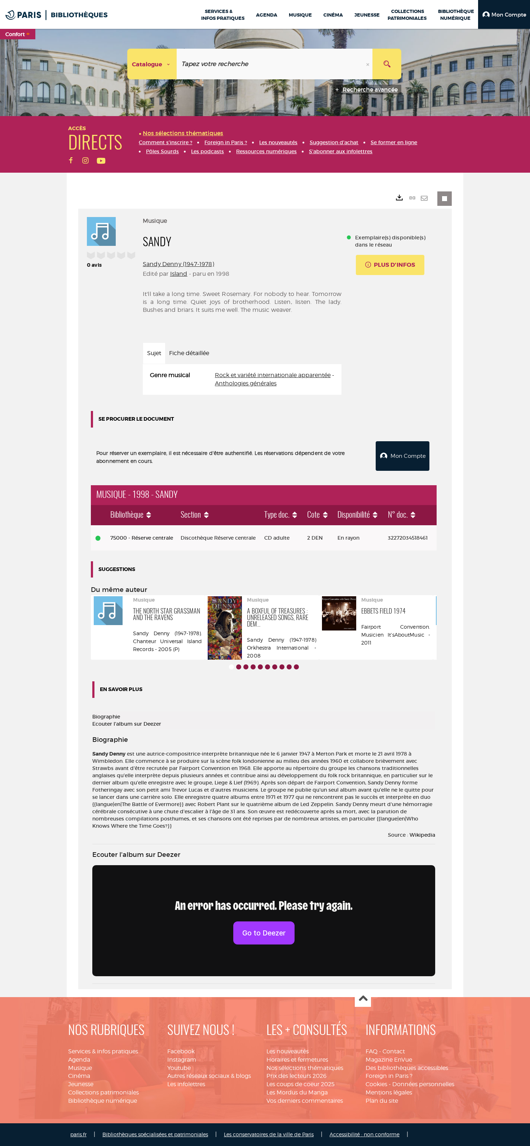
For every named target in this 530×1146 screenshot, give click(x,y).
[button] (504, 14)
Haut (363, 999)
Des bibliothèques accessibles (407, 1068)
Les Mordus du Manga (297, 1092)
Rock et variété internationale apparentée (273, 375)
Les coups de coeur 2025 (300, 1084)
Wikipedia (422, 835)
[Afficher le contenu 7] (274, 666)
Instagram (181, 1059)
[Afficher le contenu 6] (267, 666)
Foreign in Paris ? (389, 1075)
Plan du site (382, 1100)
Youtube (179, 1068)
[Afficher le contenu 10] (296, 666)
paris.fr (78, 1134)
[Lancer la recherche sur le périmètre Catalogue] (386, 64)
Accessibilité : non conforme (364, 1134)
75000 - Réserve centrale (141, 538)
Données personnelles (423, 1084)
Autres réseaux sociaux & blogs (209, 1075)
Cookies (376, 1084)
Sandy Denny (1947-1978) (178, 264)
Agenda (79, 1059)
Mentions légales (389, 1092)
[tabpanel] (242, 379)
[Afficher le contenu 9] (289, 666)
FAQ (371, 1051)
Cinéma (79, 1075)
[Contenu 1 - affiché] (231, 666)
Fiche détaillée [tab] (189, 353)
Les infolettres (186, 1084)
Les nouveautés (287, 1051)
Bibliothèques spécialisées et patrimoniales (155, 1134)
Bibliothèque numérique (102, 1100)
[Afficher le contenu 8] (281, 666)
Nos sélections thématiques (304, 1068)
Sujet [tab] (154, 353)
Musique (80, 1068)
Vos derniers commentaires (304, 1100)
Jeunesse (80, 1084)
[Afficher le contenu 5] (260, 666)
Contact (394, 1051)
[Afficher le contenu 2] (238, 666)
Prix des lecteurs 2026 (296, 1075)
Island (178, 273)
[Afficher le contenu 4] (253, 666)
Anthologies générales (246, 383)
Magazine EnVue (389, 1059)
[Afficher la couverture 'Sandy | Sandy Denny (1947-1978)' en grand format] (101, 230)
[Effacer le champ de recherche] (368, 64)
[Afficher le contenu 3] (245, 666)
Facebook (181, 1051)
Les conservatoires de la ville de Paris (269, 1134)
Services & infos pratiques (103, 1051)
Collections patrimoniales (103, 1092)
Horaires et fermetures (297, 1059)
